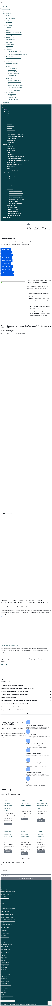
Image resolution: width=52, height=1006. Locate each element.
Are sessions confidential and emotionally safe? (14, 703)
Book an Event (9, 78)
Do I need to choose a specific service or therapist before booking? (19, 700)
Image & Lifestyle (12, 75)
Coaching (8, 66)
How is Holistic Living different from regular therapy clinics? (17, 688)
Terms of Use (3, 994)
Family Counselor (9, 46)
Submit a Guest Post (5, 967)
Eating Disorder (9, 25)
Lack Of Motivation (10, 29)
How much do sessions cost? (9, 697)
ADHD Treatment (9, 17)
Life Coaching (4, 930)
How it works (3, 960)
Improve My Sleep (6, 257)
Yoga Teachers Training (13, 101)
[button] (26, 685)
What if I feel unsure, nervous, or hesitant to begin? (15, 713)
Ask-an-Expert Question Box (33, 772)
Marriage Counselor (10, 59)
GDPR (2, 997)
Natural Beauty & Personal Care (15, 87)
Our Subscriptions (4, 962)
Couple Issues (9, 22)
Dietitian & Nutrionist (10, 44)
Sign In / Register (5, 220)
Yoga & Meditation (12, 94)
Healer (7, 47)
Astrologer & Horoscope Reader (8, 891)
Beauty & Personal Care (6, 974)
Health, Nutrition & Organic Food (15, 85)
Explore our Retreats (10, 92)
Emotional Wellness (12, 68)
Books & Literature (5, 976)
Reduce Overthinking (7, 274)
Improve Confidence (7, 272)
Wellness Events (4, 932)
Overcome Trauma (6, 266)
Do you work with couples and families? (12, 710)
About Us (3, 955)
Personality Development (13, 73)
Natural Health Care (5, 983)
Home (4, 11)
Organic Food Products (6, 985)
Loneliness (8, 30)
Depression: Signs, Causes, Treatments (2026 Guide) (8, 836)
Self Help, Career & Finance (14, 83)
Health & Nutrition (12, 70)
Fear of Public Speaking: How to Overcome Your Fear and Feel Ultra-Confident (8, 807)
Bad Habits (8, 15)
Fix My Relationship (6, 254)
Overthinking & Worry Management (13, 32)
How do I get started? (7, 716)
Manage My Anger (6, 260)
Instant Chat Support (31, 734)
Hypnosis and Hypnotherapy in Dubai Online (18, 54)
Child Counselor (9, 42)
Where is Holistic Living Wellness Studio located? (14, 694)
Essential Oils (3, 980)
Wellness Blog (6, 102)
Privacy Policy (4, 992)
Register (5, 6)
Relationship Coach (12, 71)
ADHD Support (5, 263)
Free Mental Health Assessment (34, 725)
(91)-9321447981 (7, 906)
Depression (8, 23)
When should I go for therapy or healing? (12, 685)
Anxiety (7, 20)
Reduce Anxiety (6, 249)
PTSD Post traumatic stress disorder (13, 34)
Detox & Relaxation (12, 97)
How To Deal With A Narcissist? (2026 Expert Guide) (26, 805)
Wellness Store (4, 935)
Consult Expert (6, 41)
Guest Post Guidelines (5, 965)
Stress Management (10, 39)
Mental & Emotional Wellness (14, 82)
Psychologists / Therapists (12, 63)
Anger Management (10, 18)
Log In (4, 4)
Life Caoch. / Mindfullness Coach (13, 58)
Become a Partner (5, 957)
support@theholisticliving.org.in (8, 908)
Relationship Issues (10, 35)
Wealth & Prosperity (12, 77)
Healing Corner (4, 978)
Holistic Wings (6, 65)
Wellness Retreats (5, 933)
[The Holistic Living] (5, 9)
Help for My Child (6, 269)
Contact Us (3, 969)
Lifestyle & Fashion (12, 89)
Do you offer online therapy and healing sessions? (14, 691)
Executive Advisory (5, 964)
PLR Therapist (9, 61)
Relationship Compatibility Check (35, 763)
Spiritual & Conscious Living (14, 90)
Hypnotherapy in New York (14, 53)
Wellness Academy (5, 937)
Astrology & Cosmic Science (14, 80)
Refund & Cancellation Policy (7, 996)
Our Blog (3, 958)
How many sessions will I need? (10, 706)
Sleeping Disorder (10, 37)
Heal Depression (6, 252)
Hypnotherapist (9, 49)
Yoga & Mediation (4, 947)
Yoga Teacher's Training (6, 949)
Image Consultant (10, 56)
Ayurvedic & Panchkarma (13, 99)
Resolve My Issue (7, 13)
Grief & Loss (8, 27)
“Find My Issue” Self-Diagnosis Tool (35, 743)
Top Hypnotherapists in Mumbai (15, 51)
